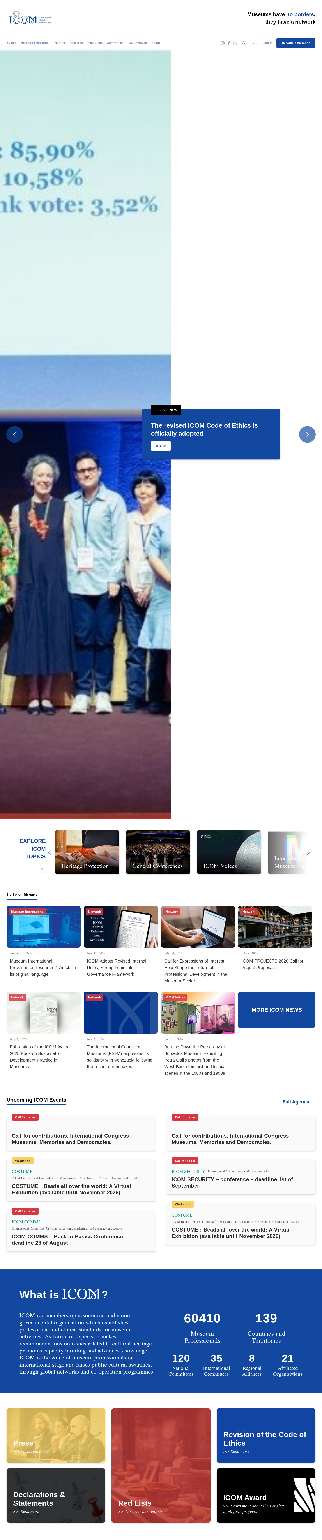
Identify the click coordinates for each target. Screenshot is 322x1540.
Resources (95, 42)
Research (76, 42)
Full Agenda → (299, 1102)
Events (11, 42)
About (155, 42)
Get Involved (138, 42)
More (160, 446)
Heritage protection (35, 42)
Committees (115, 42)
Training (59, 42)
